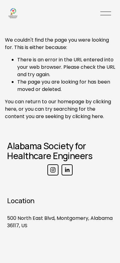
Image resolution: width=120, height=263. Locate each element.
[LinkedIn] (67, 169)
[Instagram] (52, 169)
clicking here (87, 116)
